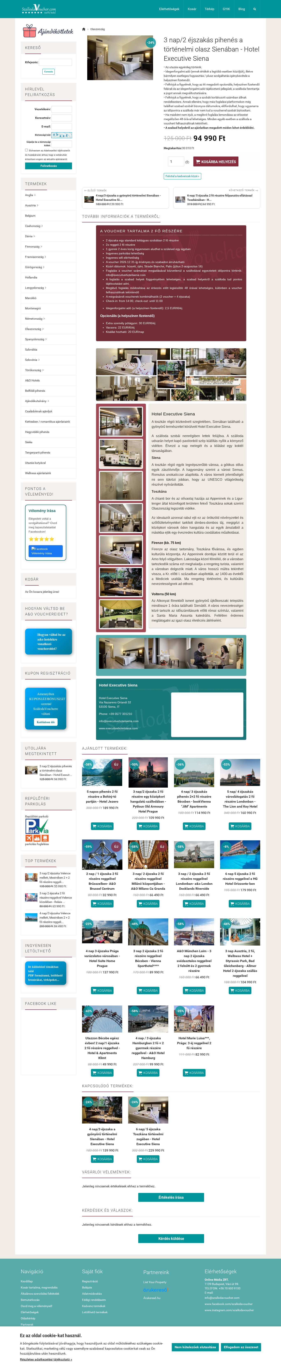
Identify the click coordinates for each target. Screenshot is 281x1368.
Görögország (34, 267)
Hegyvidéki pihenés (37, 432)
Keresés (48, 71)
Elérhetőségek (169, 9)
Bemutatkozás (30, 1299)
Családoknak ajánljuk (38, 411)
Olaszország (34, 329)
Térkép (209, 9)
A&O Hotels (32, 380)
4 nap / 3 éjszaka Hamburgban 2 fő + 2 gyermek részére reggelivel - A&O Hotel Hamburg (148, 1048)
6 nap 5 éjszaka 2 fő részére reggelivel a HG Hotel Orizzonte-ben (240, 879)
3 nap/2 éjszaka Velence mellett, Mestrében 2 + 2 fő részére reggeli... (54, 878)
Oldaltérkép (28, 1318)
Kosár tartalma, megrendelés (39, 1287)
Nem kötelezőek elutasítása (195, 1347)
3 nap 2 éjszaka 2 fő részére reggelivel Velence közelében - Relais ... (55, 898)
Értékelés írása (171, 1197)
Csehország (34, 226)
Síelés (28, 442)
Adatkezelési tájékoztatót (57, 150)
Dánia (30, 236)
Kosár (192, 9)
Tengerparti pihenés (37, 452)
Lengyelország (35, 287)
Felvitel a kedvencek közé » (182, 176)
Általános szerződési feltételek (40, 1293)
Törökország (34, 370)
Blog (241, 9)
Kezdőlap (27, 1281)
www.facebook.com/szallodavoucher (229, 1304)
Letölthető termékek (95, 1312)
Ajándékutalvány (37, 401)
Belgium (30, 215)
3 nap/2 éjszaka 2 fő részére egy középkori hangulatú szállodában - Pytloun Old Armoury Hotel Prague (148, 801)
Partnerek (27, 1324)
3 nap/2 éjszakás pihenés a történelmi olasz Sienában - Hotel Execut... (55, 770)
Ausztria (31, 205)
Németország (35, 318)
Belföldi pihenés (35, 390)
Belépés (87, 1287)
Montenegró (33, 308)
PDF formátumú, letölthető (45, 975)
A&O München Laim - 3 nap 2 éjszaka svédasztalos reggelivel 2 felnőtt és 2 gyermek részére (194, 961)
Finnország (33, 246)
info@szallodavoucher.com (222, 1297)
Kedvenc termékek (93, 1306)
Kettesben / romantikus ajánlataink (47, 421)
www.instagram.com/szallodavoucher (229, 1310)
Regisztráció (90, 1281)
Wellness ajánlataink (38, 473)
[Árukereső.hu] (171, 1291)
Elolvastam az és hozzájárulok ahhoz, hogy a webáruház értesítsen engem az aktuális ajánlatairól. (47, 155)
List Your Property (154, 1282)
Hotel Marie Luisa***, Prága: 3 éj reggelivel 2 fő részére (194, 1043)
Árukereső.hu (151, 1298)
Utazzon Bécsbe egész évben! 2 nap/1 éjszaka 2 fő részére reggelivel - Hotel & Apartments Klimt (102, 1048)
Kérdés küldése (171, 1238)
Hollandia (31, 277)
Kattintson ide (46, 722)
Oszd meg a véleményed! (36, 1306)
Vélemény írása (41, 553)
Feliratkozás (49, 165)
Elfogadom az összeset (241, 1347)
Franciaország (35, 256)
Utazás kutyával (35, 462)
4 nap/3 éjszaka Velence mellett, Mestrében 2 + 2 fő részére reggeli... (54, 918)
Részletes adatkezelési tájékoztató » (46, 1359)
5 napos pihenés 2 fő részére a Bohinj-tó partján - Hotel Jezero (102, 796)
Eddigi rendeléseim (94, 1299)
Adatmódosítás (92, 1293)
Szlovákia (31, 349)
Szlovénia (32, 359)
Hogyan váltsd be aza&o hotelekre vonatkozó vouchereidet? (51, 641)
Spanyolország (35, 339)
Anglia (30, 195)
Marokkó (30, 298)
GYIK (226, 9)
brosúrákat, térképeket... (43, 979)
